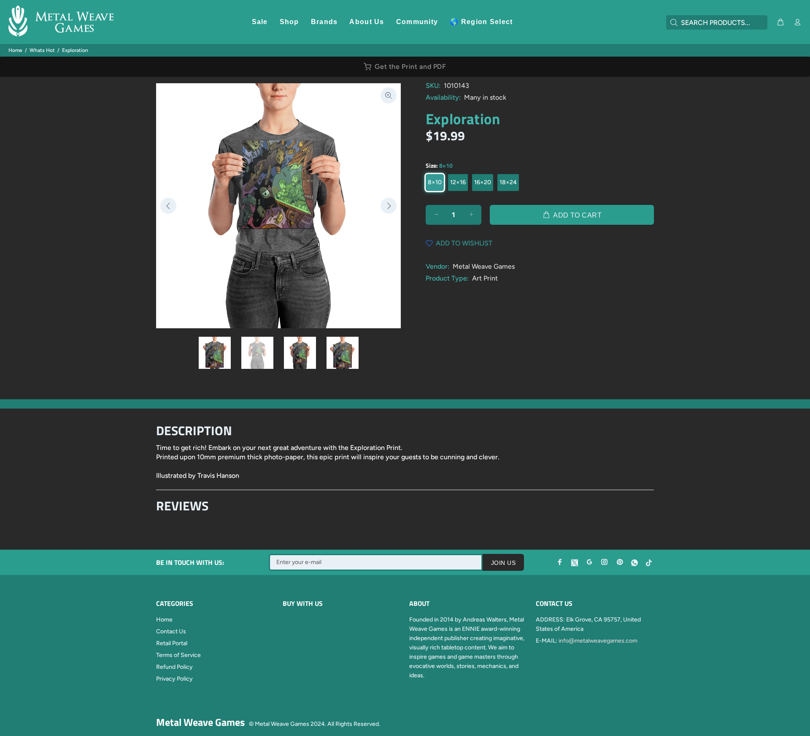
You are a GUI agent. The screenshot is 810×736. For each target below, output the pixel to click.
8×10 (435, 182)
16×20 (482, 182)
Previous (168, 206)
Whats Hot (42, 50)
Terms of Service (178, 655)
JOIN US (503, 562)
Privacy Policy (174, 678)
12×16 (458, 182)
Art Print (485, 278)
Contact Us (171, 631)
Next (389, 206)
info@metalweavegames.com (598, 640)
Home (15, 50)
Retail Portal (171, 643)
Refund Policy (174, 667)
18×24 (508, 182)
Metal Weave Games (484, 266)
